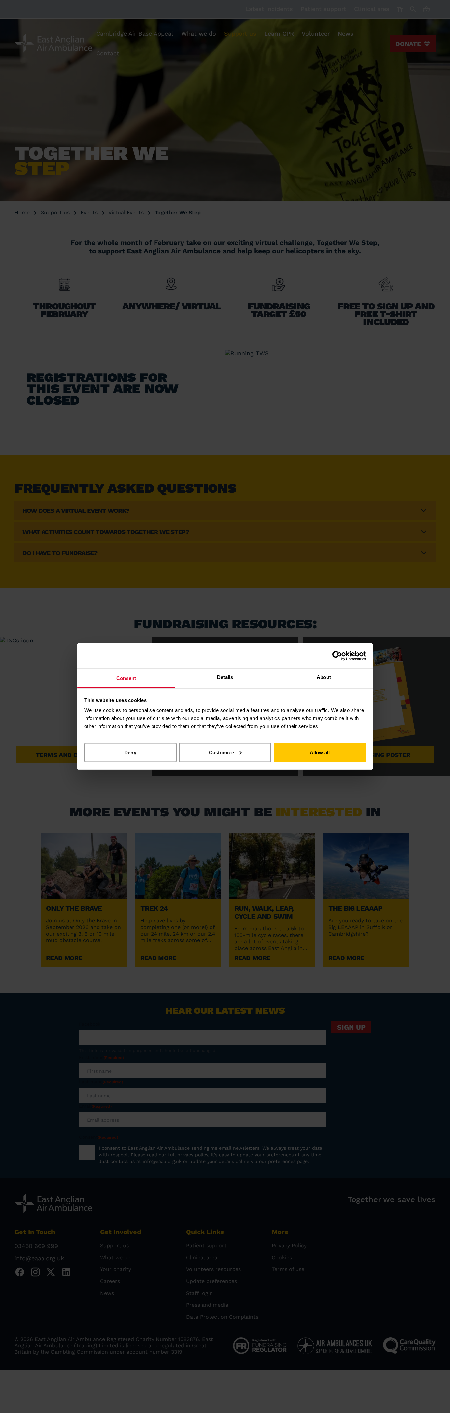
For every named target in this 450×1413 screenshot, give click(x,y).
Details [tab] (225, 677)
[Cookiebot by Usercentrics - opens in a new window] (337, 656)
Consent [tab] (126, 678)
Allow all (320, 752)
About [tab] (324, 677)
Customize (221, 752)
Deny (130, 752)
